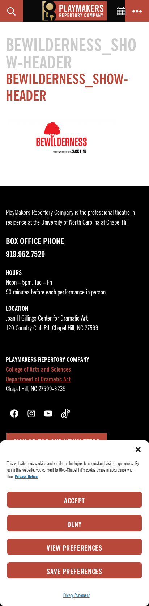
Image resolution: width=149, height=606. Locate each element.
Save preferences (74, 571)
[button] (138, 449)
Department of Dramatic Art (38, 379)
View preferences (74, 548)
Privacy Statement (76, 595)
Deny (74, 524)
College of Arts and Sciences (38, 369)
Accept (74, 501)
